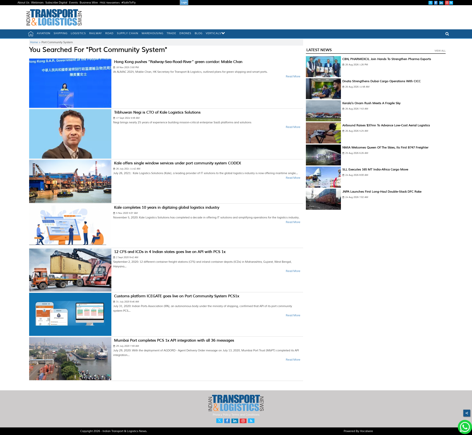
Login (184, 2)
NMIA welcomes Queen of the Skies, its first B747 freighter (385, 147)
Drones (185, 33)
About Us (23, 2)
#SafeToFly (129, 2)
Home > (35, 42)
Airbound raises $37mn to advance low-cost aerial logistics (386, 125)
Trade (171, 33)
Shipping (60, 33)
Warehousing (152, 33)
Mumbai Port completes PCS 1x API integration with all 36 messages (174, 340)
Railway (95, 33)
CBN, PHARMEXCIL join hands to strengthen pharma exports (386, 59)
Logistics (78, 33)
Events (73, 2)
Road (109, 33)
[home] (30, 33)
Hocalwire (366, 431)
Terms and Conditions (245, 415)
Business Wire (89, 2)
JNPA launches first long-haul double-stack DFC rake (381, 191)
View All (440, 50)
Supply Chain (127, 33)
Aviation (43, 33)
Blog (198, 33)
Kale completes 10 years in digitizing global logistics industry (166, 207)
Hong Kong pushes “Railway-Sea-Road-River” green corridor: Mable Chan (178, 61)
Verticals (213, 33)
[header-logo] (54, 17)
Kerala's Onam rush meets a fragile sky (371, 103)
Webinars (37, 2)
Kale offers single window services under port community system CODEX (177, 163)
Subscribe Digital (56, 2)
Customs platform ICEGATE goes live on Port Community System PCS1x (176, 296)
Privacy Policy (222, 415)
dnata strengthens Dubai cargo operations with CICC (381, 81)
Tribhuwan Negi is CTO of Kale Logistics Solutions (157, 112)
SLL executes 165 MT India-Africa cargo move (375, 169)
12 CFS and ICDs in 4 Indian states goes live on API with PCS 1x (169, 251)
